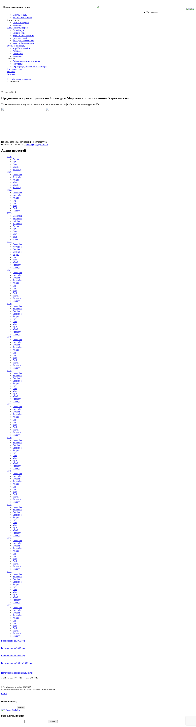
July (14, 161)
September (17, 177)
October (16, 221)
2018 (9, 370)
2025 (9, 172)
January (16, 210)
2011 (9, 605)
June (15, 164)
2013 (9, 538)
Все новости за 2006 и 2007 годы (17, 663)
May (15, 182)
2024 (9, 190)
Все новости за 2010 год (13, 641)
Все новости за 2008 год (13, 655)
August (16, 159)
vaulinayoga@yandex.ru (37, 144)
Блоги (4, 693)
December (17, 174)
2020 (9, 303)
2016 (9, 437)
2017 (9, 404)
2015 (9, 471)
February (17, 169)
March (16, 167)
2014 (9, 504)
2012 (9, 571)
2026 (9, 156)
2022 (9, 241)
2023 (9, 213)
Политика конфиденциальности (17, 673)
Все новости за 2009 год (13, 648)
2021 (9, 270)
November (17, 195)
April (15, 208)
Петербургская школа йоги (20, 79)
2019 (9, 337)
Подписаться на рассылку (16, 7)
